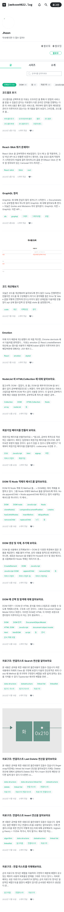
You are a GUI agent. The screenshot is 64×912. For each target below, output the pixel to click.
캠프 (38, 119)
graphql (14, 216)
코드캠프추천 (9, 124)
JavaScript (17, 453)
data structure (10, 684)
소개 (53, 65)
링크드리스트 (24, 689)
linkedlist (54, 684)
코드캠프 (48, 119)
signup (38, 453)
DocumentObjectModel (36, 622)
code (6, 309)
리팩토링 (24, 309)
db (5, 216)
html (28, 453)
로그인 (56, 4)
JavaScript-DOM (11, 571)
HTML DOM (9, 627)
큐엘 (46, 216)
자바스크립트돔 (41, 576)
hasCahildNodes (11, 515)
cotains (50, 509)
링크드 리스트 (9, 689)
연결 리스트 (31, 787)
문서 (43, 632)
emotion (17, 356)
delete (7, 787)
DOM (23, 85)
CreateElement (10, 566)
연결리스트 (44, 787)
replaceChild (25, 520)
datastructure (27, 684)
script (27, 632)
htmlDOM (17, 632)
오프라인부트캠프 (25, 119)
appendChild (28, 571)
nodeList (17, 407)
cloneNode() (9, 509)
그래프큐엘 (36, 216)
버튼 (47, 453)
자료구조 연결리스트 (43, 792)
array (6, 407)
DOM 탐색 (17, 622)
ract (29, 170)
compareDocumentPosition (31, 509)
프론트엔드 (37, 124)
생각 (34, 309)
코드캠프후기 (24, 124)
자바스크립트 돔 (25, 576)
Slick (21, 170)
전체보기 (9, 85)
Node (47, 402)
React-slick (9, 170)
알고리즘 (20, 843)
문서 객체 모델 (9, 637)
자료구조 (45, 85)
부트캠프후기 (9, 119)
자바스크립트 (9, 458)
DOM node (17, 504)
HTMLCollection (33, 402)
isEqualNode (43, 515)
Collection (8, 402)
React (6, 356)
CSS (6, 453)
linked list (41, 684)
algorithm (8, 838)
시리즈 (32, 65)
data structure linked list (31, 782)
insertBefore (28, 515)
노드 (37, 520)
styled (28, 356)
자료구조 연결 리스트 (23, 792)
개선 (15, 309)
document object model (43, 627)
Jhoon (6, 32)
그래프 (24, 216)
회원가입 (22, 458)
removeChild (9, 520)
